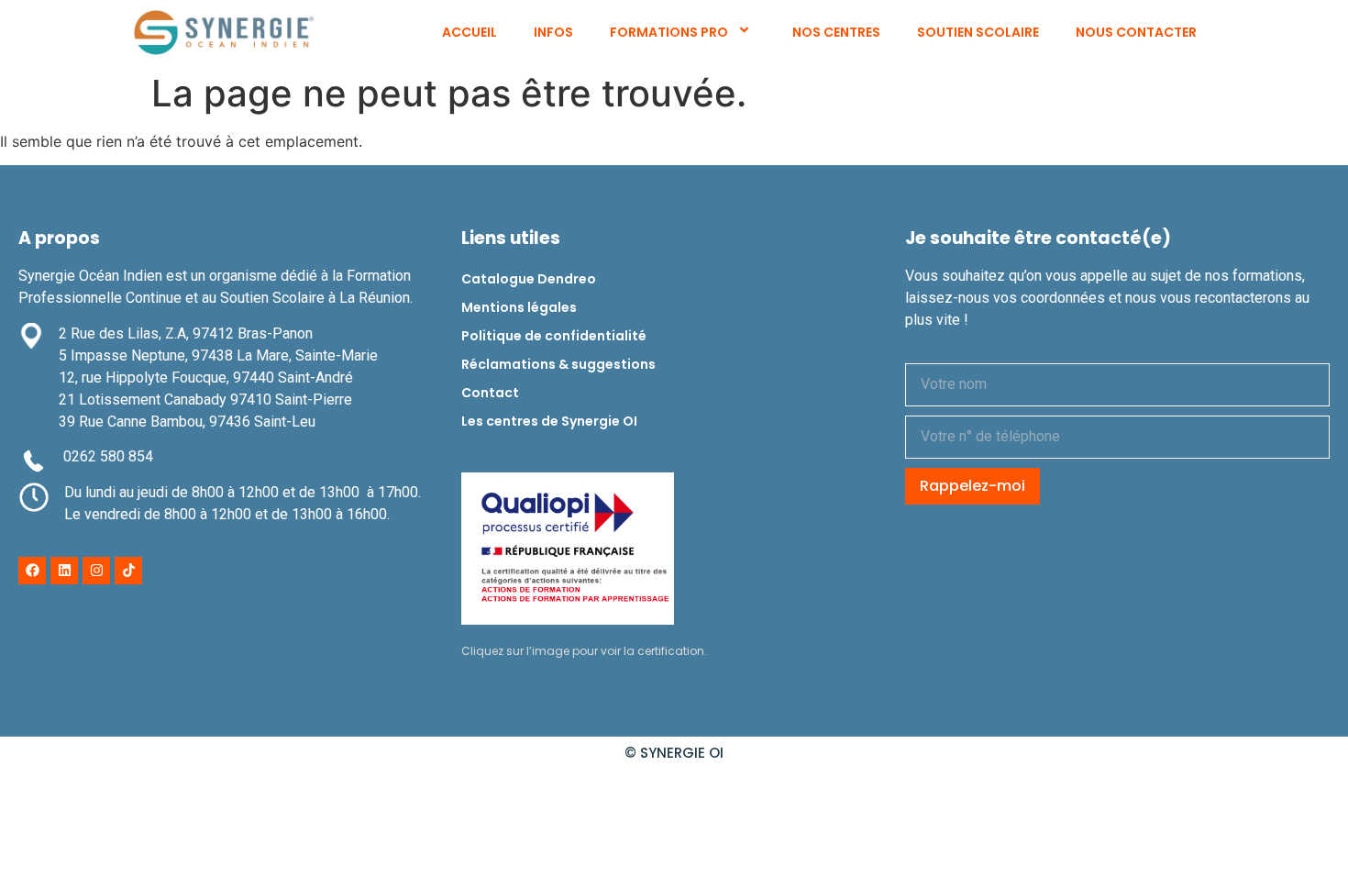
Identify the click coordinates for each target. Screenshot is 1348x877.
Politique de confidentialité (553, 336)
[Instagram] (96, 570)
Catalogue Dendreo (528, 279)
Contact (490, 392)
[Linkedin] (64, 570)
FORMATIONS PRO (669, 32)
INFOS (553, 32)
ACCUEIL (469, 32)
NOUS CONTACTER (1136, 32)
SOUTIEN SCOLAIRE (978, 32)
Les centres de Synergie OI (549, 421)
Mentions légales (519, 307)
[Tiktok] (128, 570)
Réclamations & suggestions (558, 364)
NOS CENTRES (836, 32)
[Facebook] (32, 570)
